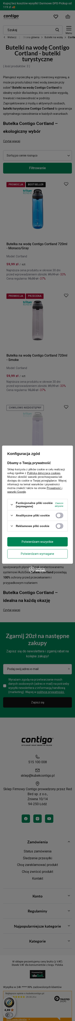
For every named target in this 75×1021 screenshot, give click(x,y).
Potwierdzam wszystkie (37, 541)
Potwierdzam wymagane (37, 553)
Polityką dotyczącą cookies (43, 473)
